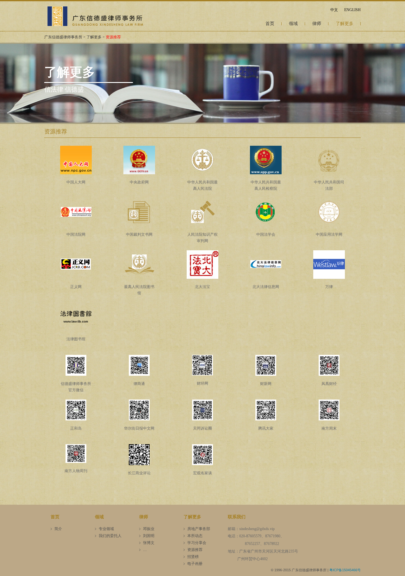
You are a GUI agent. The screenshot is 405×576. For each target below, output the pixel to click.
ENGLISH (352, 10)
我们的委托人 (110, 536)
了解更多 (344, 23)
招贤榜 (193, 556)
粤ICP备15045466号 (345, 570)
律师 (316, 23)
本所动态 (194, 536)
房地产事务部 (198, 529)
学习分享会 (196, 543)
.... (145, 549)
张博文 (148, 543)
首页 (269, 23)
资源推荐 (113, 37)
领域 (293, 23)
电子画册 (194, 563)
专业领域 (106, 529)
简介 (58, 529)
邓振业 (148, 529)
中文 (334, 10)
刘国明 (148, 536)
